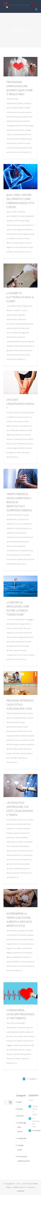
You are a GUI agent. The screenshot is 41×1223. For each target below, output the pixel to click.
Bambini (20, 1115)
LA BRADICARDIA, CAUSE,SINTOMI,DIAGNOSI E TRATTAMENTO (20, 1014)
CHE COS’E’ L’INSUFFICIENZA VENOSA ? (20, 404)
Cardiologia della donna (20, 1127)
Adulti (19, 1102)
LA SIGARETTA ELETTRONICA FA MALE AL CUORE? (20, 297)
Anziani (20, 1109)
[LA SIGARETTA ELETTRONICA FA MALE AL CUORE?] (20, 275)
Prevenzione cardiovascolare (20, 1158)
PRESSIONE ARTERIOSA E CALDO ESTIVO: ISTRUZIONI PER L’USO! (20, 704)
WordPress (20, 1191)
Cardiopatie (20, 1138)
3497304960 (35, 1130)
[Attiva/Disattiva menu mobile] (36, 9)
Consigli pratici (20, 1147)
